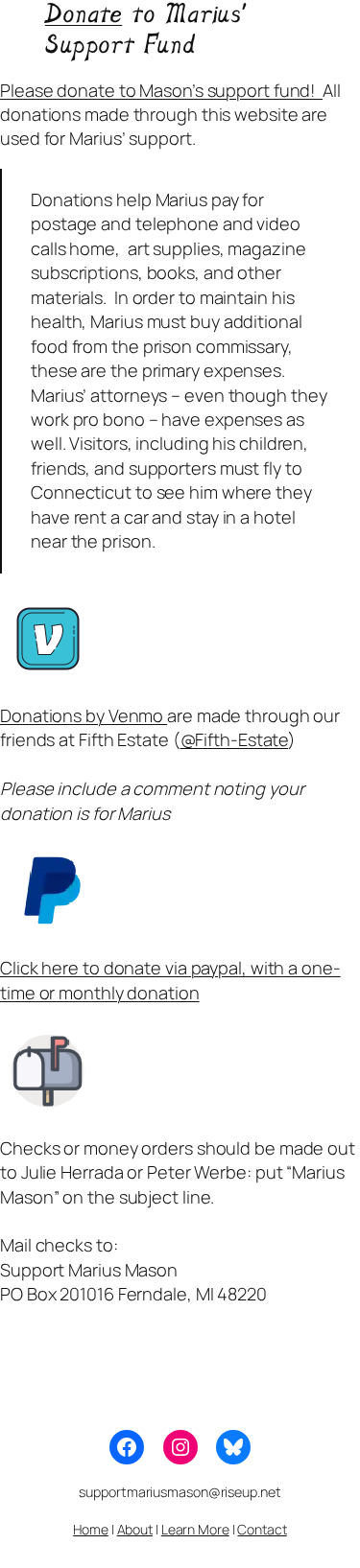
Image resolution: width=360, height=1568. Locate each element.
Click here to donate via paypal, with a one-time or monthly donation (170, 979)
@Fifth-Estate (234, 739)
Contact (261, 1529)
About (135, 1529)
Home (90, 1529)
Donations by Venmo (83, 715)
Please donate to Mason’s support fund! (161, 90)
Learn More (195, 1529)
